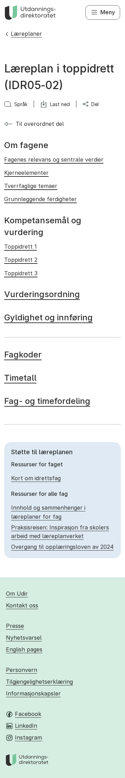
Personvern (21, 669)
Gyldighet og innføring (48, 317)
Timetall (20, 378)
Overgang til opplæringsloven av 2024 (62, 546)
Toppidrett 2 (21, 259)
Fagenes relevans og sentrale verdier (53, 159)
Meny (107, 12)
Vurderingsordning (42, 294)
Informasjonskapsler (33, 693)
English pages (24, 649)
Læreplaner (26, 33)
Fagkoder (23, 354)
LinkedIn (26, 725)
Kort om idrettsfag (36, 478)
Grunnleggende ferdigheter (40, 199)
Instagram (28, 737)
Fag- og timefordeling (47, 401)
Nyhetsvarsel (24, 637)
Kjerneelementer (26, 172)
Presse (15, 625)
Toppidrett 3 (21, 273)
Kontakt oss (22, 605)
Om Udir (17, 593)
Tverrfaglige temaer (30, 185)
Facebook (28, 713)
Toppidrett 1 (20, 246)
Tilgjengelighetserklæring (39, 681)
